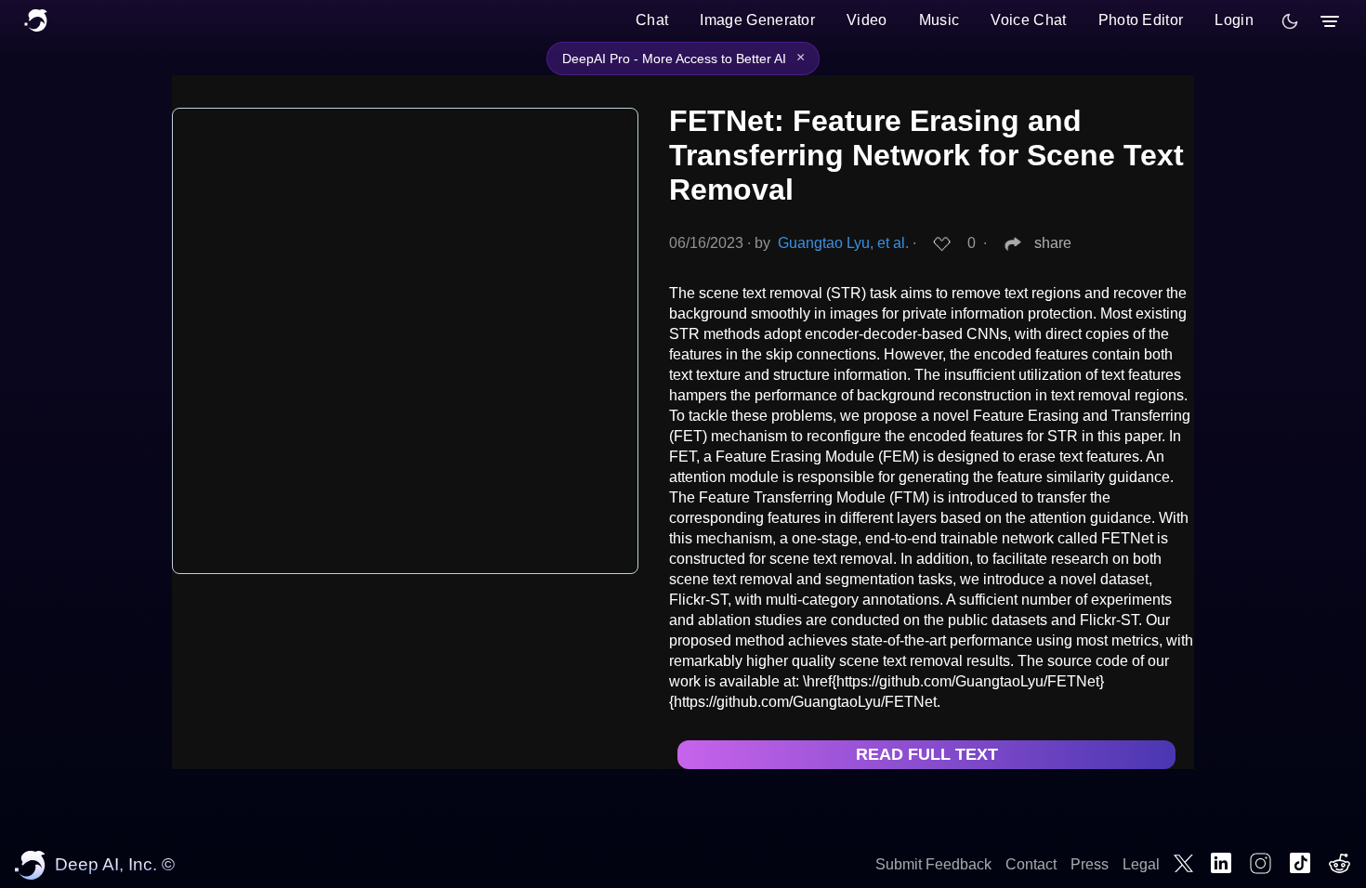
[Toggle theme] (1290, 21)
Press (1089, 864)
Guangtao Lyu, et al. (843, 243)
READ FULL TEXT (927, 754)
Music (939, 20)
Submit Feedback (933, 864)
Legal (1141, 864)
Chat (652, 20)
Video (867, 20)
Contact (1031, 864)
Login (1234, 20)
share (1052, 243)
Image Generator (757, 20)
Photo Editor (1141, 20)
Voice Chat (1028, 20)
